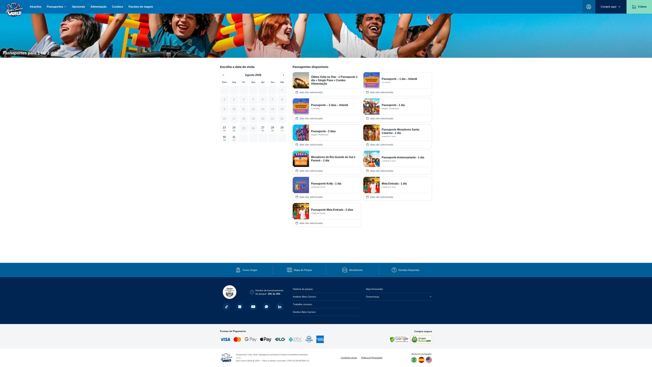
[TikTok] (226, 306)
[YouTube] (253, 306)
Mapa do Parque (303, 270)
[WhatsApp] (266, 306)
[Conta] (588, 7)
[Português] (414, 360)
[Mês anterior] (223, 75)
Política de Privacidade (371, 358)
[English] (429, 360)
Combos (117, 6)
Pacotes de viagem (141, 6)
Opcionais (78, 6)
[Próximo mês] (283, 75)
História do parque (303, 289)
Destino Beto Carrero (304, 312)
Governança (372, 296)
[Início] (14, 6)
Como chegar (250, 270)
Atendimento (356, 270)
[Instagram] (239, 306)
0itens (642, 6)
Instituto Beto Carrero (304, 296)
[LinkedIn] (279, 306)
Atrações (35, 6)
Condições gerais (349, 358)
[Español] (421, 360)
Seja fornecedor (374, 289)
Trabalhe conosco (302, 304)
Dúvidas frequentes (409, 270)
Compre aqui (608, 6)
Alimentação (98, 6)
